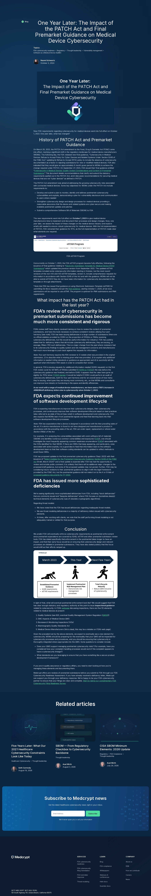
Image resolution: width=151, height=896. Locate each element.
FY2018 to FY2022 (85, 370)
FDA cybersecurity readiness (84, 863)
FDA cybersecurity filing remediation (84, 869)
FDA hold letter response (83, 876)
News (128, 879)
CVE (97, 439)
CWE (100, 441)
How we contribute (133, 870)
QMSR (105, 615)
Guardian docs (105, 886)
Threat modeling (83, 882)
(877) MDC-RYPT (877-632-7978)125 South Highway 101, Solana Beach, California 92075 (31, 891)
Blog (101, 862)
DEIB (127, 866)
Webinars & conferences (104, 876)
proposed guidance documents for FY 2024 (51, 475)
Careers (129, 875)
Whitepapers (104, 870)
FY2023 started (59, 375)
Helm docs (104, 882)
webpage (65, 608)
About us (129, 862)
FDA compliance (106, 866)
